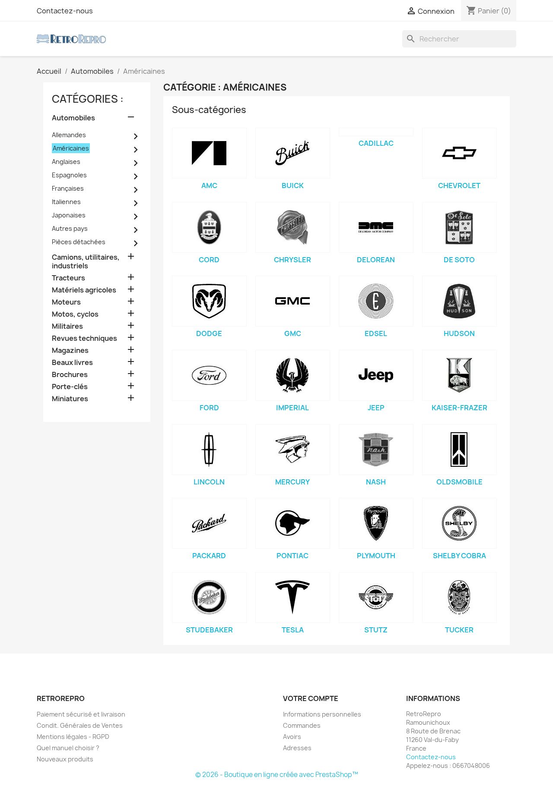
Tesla (293, 630)
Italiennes (66, 202)
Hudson (459, 333)
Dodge (209, 333)
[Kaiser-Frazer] (459, 375)
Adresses (297, 748)
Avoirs (292, 737)
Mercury (292, 482)
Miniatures (70, 398)
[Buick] (292, 153)
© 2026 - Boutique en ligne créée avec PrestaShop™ (276, 774)
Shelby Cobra (459, 555)
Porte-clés (70, 386)
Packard (209, 555)
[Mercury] (292, 449)
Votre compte (310, 698)
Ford (209, 407)
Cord (209, 259)
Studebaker (209, 630)
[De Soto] (459, 227)
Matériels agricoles (84, 290)
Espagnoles (69, 175)
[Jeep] (376, 375)
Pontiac (292, 555)
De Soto (459, 259)
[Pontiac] (292, 523)
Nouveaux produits (65, 759)
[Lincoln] (209, 449)
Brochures (70, 374)
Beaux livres (72, 362)
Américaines (71, 148)
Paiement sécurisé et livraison (81, 714)
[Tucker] (459, 597)
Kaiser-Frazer (459, 407)
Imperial (292, 407)
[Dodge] (209, 301)
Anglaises (66, 161)
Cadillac (376, 143)
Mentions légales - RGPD (73, 737)
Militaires (67, 326)
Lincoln (209, 482)
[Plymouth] (376, 523)
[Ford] (209, 375)
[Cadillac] (376, 132)
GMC (292, 333)
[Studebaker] (209, 597)
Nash (376, 482)
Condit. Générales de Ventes (80, 725)
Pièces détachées (78, 242)
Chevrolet (459, 185)
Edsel (376, 333)
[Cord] (209, 227)
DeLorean (376, 259)
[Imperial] (292, 375)
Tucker (459, 630)
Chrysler (292, 259)
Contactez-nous (65, 11)
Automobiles (73, 118)
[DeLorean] (376, 227)
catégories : (88, 98)
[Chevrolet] (459, 153)
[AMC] (209, 153)
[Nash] (376, 449)
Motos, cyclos (75, 314)
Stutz (376, 630)
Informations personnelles (322, 714)
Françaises (68, 188)
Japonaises (69, 215)
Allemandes (69, 135)
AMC (209, 185)
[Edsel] (376, 301)
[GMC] (292, 301)
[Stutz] (376, 597)
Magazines (70, 350)
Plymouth (376, 555)
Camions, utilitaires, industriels (86, 261)
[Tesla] (292, 597)
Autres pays (70, 228)
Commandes (302, 725)
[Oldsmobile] (459, 449)
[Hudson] (459, 301)
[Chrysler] (292, 227)
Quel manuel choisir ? (68, 748)
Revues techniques (84, 338)
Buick (293, 185)
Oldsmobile (459, 482)
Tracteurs (68, 278)
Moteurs (66, 302)
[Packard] (209, 523)
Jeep (376, 407)
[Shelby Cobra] (459, 523)
